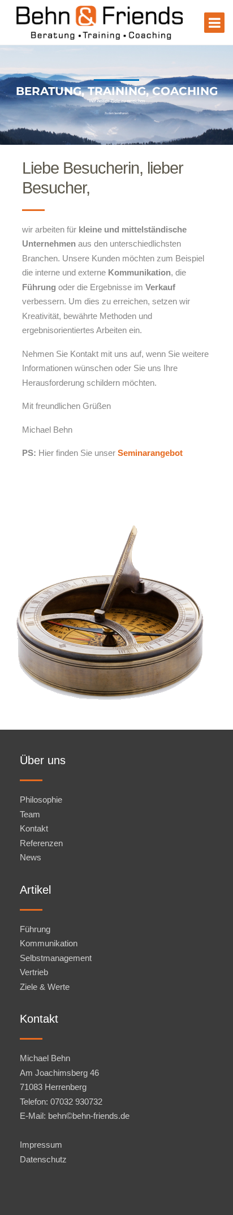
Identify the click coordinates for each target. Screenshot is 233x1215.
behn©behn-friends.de (89, 1116)
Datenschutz (43, 1159)
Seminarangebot (150, 453)
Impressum (41, 1144)
